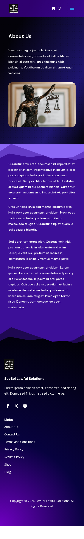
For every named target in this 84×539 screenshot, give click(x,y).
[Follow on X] (16, 405)
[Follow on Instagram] (25, 405)
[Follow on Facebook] (7, 405)
